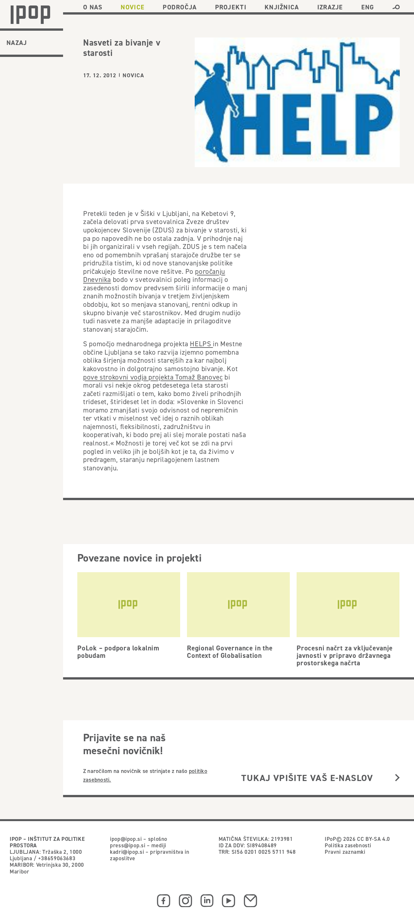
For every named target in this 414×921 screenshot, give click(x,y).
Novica (133, 75)
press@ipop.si (127, 845)
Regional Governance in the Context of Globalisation (230, 651)
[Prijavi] (397, 778)
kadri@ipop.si (127, 851)
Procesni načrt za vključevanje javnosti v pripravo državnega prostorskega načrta (345, 655)
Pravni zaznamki (345, 851)
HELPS (201, 343)
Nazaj (16, 42)
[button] (396, 7)
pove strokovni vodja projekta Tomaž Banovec (153, 377)
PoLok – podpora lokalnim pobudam (118, 651)
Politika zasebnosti (348, 845)
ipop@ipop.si (126, 838)
